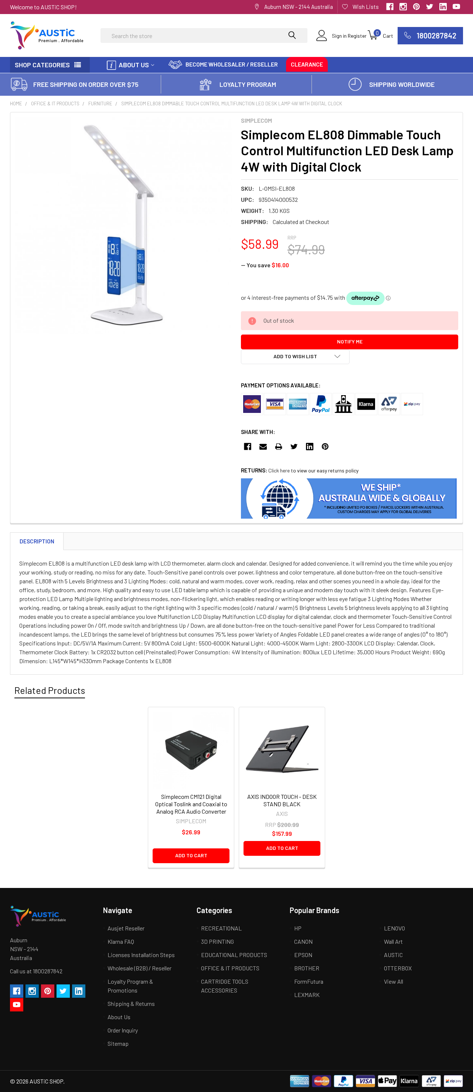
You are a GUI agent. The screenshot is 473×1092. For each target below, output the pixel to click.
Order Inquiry (123, 1030)
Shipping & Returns (131, 1003)
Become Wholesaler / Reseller (232, 64)
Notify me (350, 341)
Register (357, 36)
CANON (303, 941)
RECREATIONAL (221, 928)
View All (393, 981)
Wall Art (393, 941)
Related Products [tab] (49, 690)
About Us (134, 65)
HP (298, 928)
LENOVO (394, 928)
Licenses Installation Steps (141, 954)
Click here (279, 470)
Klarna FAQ (121, 941)
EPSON (303, 954)
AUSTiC (393, 954)
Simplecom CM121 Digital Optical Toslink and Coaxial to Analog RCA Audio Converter (191, 804)
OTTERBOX (398, 967)
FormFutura (308, 981)
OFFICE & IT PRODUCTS (55, 103)
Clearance (307, 64)
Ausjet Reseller (126, 928)
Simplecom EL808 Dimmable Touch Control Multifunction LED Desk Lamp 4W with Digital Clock (231, 103)
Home (16, 103)
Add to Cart (191, 855)
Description (37, 541)
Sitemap (118, 1043)
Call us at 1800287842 (36, 970)
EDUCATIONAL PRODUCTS (234, 954)
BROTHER (306, 967)
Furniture (100, 103)
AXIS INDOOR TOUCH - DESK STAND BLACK (282, 800)
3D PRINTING (217, 941)
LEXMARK (307, 994)
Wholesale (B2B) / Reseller (139, 967)
